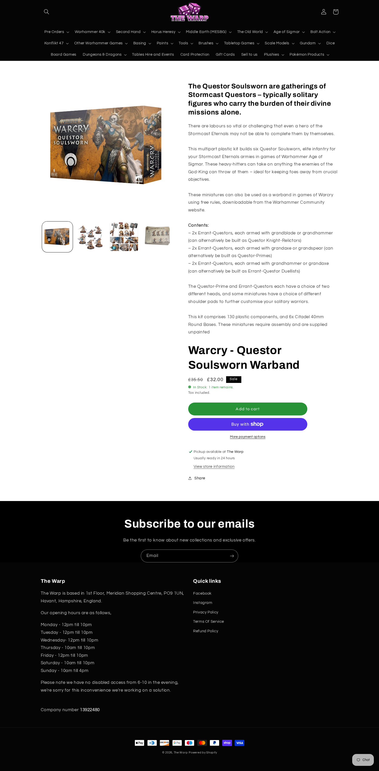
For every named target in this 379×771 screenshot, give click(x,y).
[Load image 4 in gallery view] (157, 237)
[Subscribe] (232, 555)
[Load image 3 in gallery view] (124, 237)
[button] (47, 12)
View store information (214, 467)
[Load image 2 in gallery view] (90, 237)
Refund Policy (205, 631)
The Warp (181, 752)
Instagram (202, 603)
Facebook (202, 593)
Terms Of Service (208, 622)
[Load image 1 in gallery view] (57, 237)
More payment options (248, 437)
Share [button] (199, 478)
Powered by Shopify (203, 752)
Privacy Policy (205, 612)
